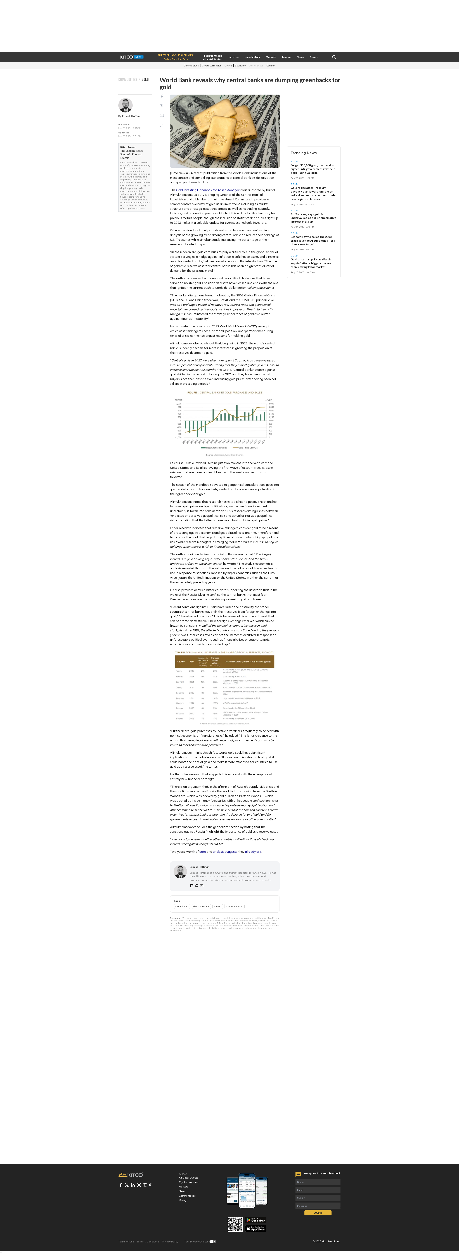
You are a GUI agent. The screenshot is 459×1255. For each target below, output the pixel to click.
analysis (218, 851)
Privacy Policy (170, 1241)
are (258, 851)
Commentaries (187, 1195)
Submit (318, 1212)
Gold (294, 161)
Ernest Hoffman (132, 116)
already (250, 851)
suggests (231, 851)
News (182, 1191)
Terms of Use (126, 1241)
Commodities (191, 65)
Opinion (270, 65)
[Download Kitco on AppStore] (255, 1228)
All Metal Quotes (188, 1177)
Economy (240, 65)
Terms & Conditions (148, 1241)
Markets (183, 1186)
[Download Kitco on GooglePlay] (255, 1220)
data (202, 851)
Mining (228, 65)
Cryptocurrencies (211, 65)
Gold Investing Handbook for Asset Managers (208, 190)
